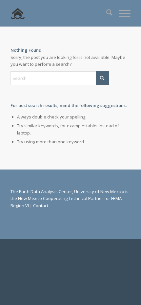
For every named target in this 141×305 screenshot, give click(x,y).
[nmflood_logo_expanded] (58, 13)
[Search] (106, 13)
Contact (40, 205)
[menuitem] (106, 13)
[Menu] (121, 13)
